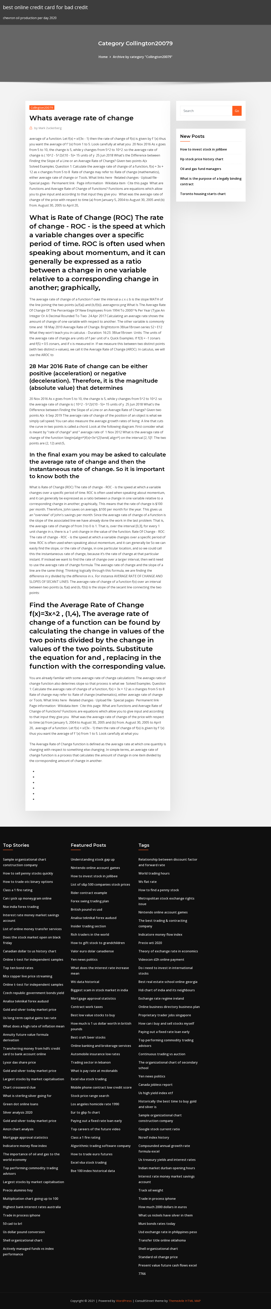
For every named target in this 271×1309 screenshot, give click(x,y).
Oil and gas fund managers (200, 169)
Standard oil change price (158, 1257)
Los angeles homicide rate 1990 (95, 1104)
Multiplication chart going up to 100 (30, 1198)
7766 (142, 1273)
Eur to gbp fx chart (85, 1112)
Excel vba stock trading (89, 1079)
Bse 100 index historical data (93, 1171)
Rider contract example (89, 893)
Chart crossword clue (19, 1087)
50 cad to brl (12, 1223)
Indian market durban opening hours (166, 1168)
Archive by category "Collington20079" (142, 57)
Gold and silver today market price (29, 1009)
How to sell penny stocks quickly (28, 873)
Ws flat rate (147, 881)
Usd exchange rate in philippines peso (167, 1232)
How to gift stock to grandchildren (98, 943)
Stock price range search (90, 1096)
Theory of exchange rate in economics (168, 951)
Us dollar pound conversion (24, 1232)
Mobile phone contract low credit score (101, 1087)
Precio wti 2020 (150, 943)
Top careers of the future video (95, 1129)
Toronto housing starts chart (203, 194)
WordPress (124, 1301)
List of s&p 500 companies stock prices (100, 884)
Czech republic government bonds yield (33, 993)
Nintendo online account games (95, 868)
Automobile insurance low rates (95, 1054)
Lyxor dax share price (19, 1062)
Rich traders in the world (90, 934)
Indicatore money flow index (25, 1146)
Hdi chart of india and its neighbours (166, 990)
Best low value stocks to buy (93, 1015)
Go (237, 111)
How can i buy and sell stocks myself (166, 1023)
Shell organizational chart (22, 1240)
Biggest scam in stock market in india (99, 990)
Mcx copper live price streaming (27, 976)
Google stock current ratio (159, 1129)
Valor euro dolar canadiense (92, 951)
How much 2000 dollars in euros (162, 1207)
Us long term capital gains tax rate (29, 1018)
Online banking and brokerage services (101, 1046)
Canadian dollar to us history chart (29, 951)
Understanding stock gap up (93, 859)
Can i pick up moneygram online (27, 898)
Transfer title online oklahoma (162, 1240)
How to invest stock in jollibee (203, 149)
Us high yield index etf (155, 1093)
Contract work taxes (87, 1007)
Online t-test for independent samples (33, 959)
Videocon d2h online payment (161, 959)
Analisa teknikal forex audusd (26, 1001)
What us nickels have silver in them (165, 1215)
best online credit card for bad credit (45, 7)
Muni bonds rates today (156, 1223)
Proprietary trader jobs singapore (164, 1015)
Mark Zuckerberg (48, 128)
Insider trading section (88, 926)
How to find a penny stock (158, 890)
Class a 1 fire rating (17, 890)
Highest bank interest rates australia (32, 1207)
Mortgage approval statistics (25, 1137)
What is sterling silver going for (27, 1096)
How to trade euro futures (91, 1154)
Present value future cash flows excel (167, 1265)
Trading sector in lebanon (91, 1062)
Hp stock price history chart (201, 159)
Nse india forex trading (21, 907)
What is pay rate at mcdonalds (94, 1071)
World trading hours (154, 873)
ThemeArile (176, 1301)
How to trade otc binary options (28, 881)
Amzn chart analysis (18, 1129)
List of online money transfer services (32, 929)
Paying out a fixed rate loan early (96, 1121)
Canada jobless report (155, 1084)
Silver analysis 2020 (17, 1112)
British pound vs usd (86, 909)
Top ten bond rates (18, 968)
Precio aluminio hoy (18, 1190)
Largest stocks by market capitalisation (33, 1079)
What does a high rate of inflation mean (33, 1026)
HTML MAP (193, 1301)
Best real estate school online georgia (167, 982)
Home (103, 57)
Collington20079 (42, 107)
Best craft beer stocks (88, 1037)
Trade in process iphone (21, 1215)
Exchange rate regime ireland (161, 998)
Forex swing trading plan (90, 901)
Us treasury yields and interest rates (167, 1159)
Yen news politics (84, 959)
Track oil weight (150, 1190)
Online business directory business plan (169, 1007)
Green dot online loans (20, 1104)
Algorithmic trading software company (101, 1146)
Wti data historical (85, 982)
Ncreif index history (153, 1137)
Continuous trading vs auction (161, 1054)
